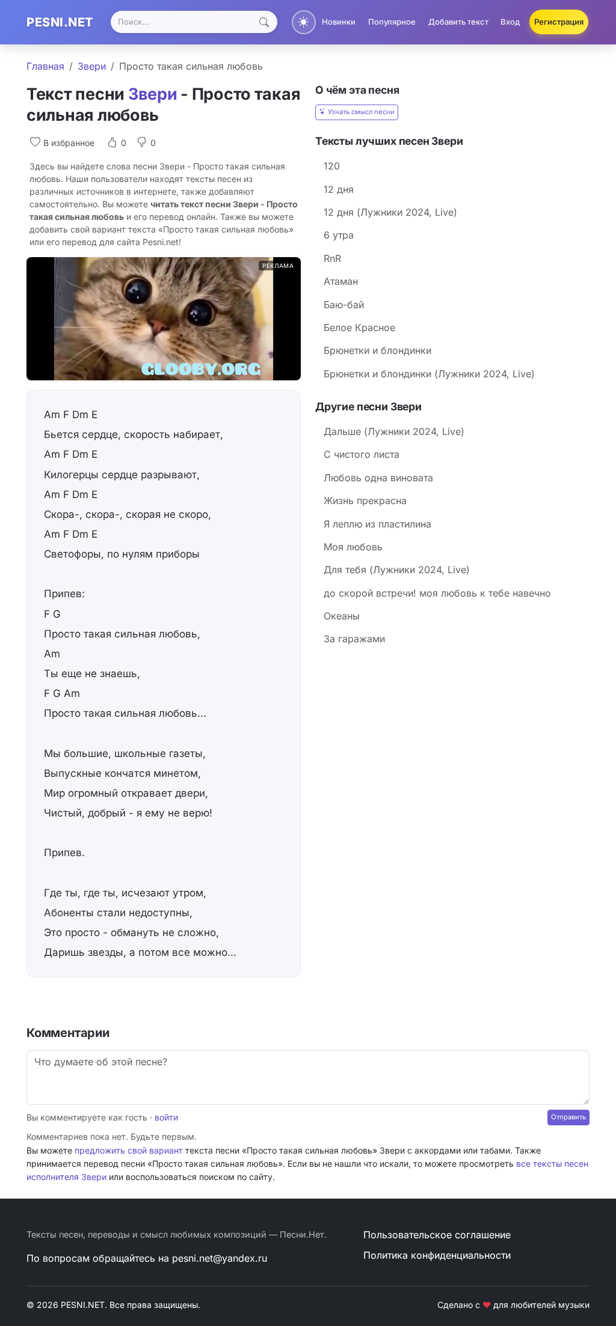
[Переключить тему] (304, 22)
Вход (510, 21)
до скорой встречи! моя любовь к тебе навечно (437, 593)
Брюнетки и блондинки (377, 350)
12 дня (339, 189)
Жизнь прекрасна (365, 500)
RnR (332, 258)
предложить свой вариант (129, 1150)
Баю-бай (344, 305)
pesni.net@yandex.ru (219, 1258)
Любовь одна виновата (378, 478)
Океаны (342, 616)
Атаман (341, 281)
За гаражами (354, 639)
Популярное (392, 21)
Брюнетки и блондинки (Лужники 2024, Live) (429, 374)
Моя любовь (353, 547)
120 (332, 166)
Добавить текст (458, 21)
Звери (92, 66)
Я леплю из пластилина (377, 524)
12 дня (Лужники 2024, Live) (390, 212)
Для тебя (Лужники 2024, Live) (397, 570)
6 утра (339, 235)
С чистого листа (361, 454)
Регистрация (559, 21)
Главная (45, 66)
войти (166, 1117)
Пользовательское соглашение (437, 1235)
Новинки (339, 21)
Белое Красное (359, 327)
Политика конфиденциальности (437, 1255)
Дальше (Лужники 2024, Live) (394, 431)
